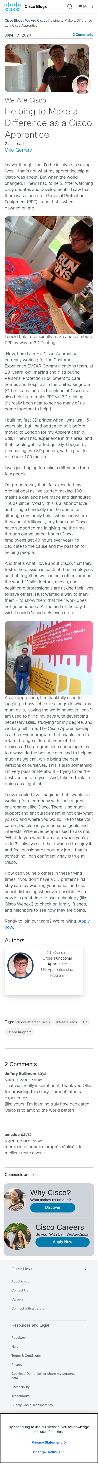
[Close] (90, 1420)
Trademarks (20, 1396)
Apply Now (62, 1242)
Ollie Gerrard (18, 150)
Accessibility (20, 1387)
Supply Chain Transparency (32, 1405)
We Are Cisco (35, 20)
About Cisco (20, 1281)
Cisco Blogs (36, 7)
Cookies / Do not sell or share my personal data (43, 1376)
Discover (52, 1207)
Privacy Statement (47, 1442)
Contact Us (19, 1290)
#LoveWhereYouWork (33, 1022)
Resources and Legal (30, 1325)
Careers (17, 1299)
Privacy (16, 1364)
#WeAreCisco (66, 1022)
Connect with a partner (28, 1308)
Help (14, 1346)
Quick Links (22, 1269)
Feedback (18, 1337)
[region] (49, 1438)
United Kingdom (19, 1032)
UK (85, 1022)
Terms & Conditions (26, 1355)
